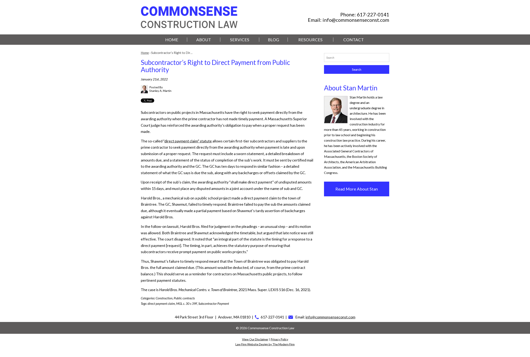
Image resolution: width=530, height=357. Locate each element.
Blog (273, 40)
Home (171, 40)
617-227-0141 (373, 14)
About (203, 40)
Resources (310, 40)
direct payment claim (161, 303)
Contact (353, 40)
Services (239, 40)
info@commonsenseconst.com (356, 20)
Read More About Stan (356, 188)
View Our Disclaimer (255, 339)
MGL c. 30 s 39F (186, 303)
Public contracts (184, 298)
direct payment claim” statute (188, 141)
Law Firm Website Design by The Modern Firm (265, 344)
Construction (164, 298)
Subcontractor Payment (213, 303)
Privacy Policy (279, 339)
